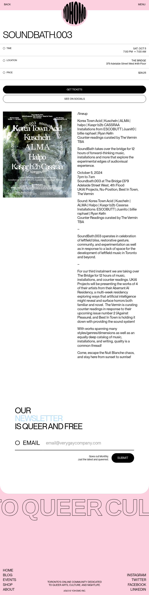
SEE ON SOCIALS (74, 98)
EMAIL (31, 442)
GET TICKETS (74, 89)
